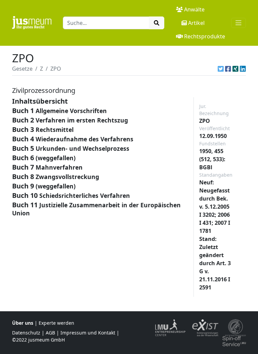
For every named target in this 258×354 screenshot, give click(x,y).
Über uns (22, 323)
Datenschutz (26, 332)
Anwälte (194, 9)
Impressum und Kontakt (87, 332)
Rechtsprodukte (204, 36)
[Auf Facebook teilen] (228, 69)
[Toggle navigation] (238, 23)
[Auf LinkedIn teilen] (243, 69)
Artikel (196, 23)
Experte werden (56, 323)
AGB (50, 332)
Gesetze (22, 68)
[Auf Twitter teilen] (221, 69)
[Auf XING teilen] (235, 69)
